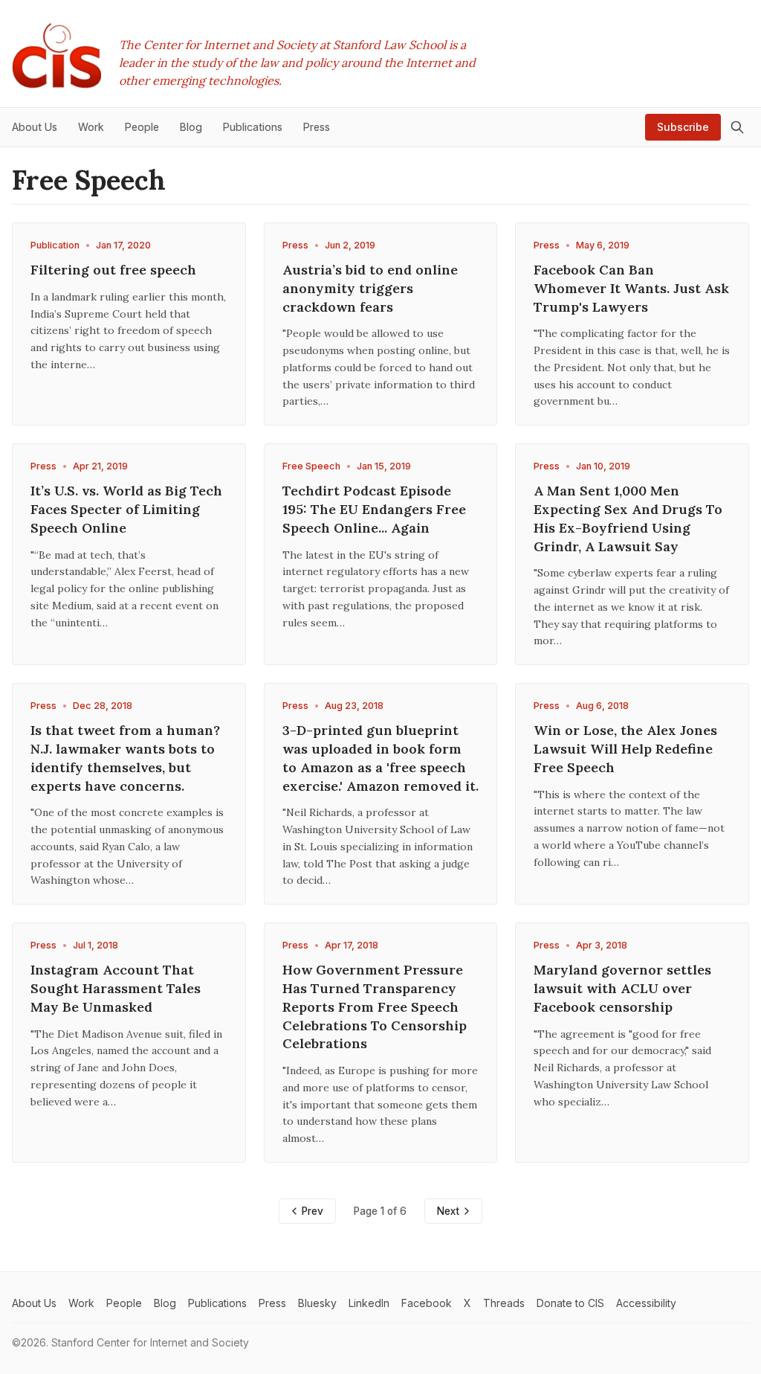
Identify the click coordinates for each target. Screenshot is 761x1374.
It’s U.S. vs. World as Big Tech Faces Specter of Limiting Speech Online (126, 509)
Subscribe (683, 127)
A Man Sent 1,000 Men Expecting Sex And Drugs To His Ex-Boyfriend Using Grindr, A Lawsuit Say (628, 518)
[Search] (737, 127)
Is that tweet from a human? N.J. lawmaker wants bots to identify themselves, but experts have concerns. (125, 758)
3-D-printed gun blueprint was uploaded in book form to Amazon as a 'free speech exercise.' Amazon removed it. (380, 758)
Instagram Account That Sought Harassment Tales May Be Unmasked (115, 988)
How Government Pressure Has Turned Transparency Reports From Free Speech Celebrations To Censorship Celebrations (374, 1006)
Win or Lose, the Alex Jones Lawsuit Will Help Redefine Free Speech (625, 749)
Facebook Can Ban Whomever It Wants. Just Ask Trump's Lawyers (631, 288)
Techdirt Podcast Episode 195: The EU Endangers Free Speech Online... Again (374, 509)
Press (295, 245)
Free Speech (311, 466)
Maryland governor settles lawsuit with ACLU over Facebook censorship (622, 988)
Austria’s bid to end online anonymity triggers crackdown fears (370, 288)
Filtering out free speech (113, 269)
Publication (55, 245)
